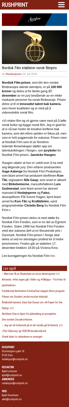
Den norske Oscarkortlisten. (17, 319)
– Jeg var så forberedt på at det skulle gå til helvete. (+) (32, 325)
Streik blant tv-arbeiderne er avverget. (22, 336)
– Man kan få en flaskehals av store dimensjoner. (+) (31, 274)
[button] (61, 4)
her (52, 255)
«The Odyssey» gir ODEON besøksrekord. (24, 331)
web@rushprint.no (12, 399)
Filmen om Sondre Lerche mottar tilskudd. (25, 296)
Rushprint (15, 5)
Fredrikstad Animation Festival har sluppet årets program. (33, 291)
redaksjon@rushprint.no (15, 359)
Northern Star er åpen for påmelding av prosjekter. (29, 314)
